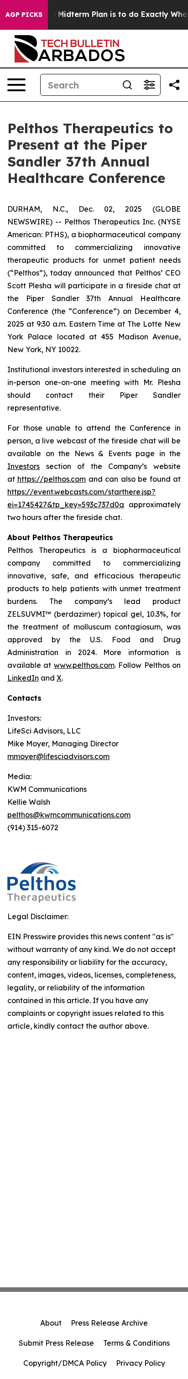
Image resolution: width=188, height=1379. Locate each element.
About (51, 1322)
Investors (23, 466)
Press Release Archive (109, 1322)
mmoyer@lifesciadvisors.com (58, 756)
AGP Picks (23, 14)
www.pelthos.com (84, 665)
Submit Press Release (56, 1343)
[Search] (127, 84)
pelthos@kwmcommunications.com (69, 814)
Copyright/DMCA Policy (65, 1363)
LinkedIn (23, 677)
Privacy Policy (140, 1363)
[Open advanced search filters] (149, 84)
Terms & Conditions (136, 1343)
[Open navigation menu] (16, 85)
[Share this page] (174, 85)
